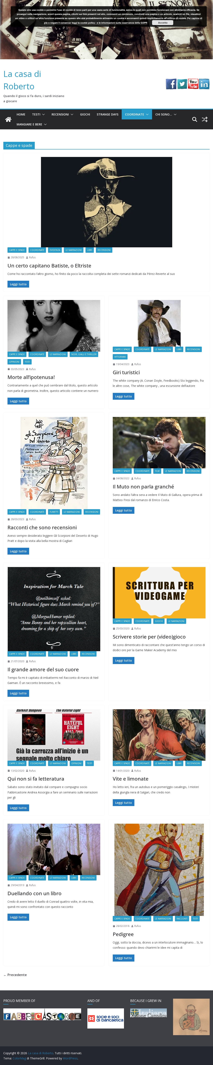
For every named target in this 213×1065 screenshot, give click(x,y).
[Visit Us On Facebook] (171, 81)
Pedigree (123, 934)
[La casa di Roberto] (106, 3)
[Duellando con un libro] (53, 849)
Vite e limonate (131, 778)
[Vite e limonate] (159, 735)
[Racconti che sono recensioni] (53, 463)
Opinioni (14, 361)
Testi (36, 114)
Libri (89, 250)
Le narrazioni (74, 250)
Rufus (32, 257)
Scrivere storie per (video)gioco (149, 636)
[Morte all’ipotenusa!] (53, 325)
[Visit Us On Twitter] (182, 81)
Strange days (107, 114)
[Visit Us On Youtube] (193, 81)
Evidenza (55, 250)
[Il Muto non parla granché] (159, 442)
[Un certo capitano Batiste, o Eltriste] (106, 202)
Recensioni (60, 114)
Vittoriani (120, 356)
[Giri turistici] (159, 323)
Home (21, 114)
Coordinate (134, 114)
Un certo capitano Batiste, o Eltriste (49, 265)
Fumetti (54, 511)
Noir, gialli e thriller (84, 354)
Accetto (162, 22)
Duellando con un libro (34, 893)
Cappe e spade (17, 250)
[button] (42, 114)
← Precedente (15, 975)
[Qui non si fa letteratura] (53, 735)
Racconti (182, 918)
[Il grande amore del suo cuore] (53, 609)
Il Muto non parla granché (143, 486)
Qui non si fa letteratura (35, 778)
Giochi (85, 114)
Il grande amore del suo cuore (43, 669)
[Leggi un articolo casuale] (205, 119)
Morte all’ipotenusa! (31, 377)
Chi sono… (163, 114)
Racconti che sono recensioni (42, 527)
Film (157, 471)
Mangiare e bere (29, 124)
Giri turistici (126, 372)
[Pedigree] (159, 870)
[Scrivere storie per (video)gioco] (159, 592)
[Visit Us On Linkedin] (204, 81)
